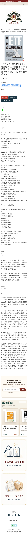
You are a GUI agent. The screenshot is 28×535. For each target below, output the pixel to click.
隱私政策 (14, 531)
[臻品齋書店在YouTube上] (16, 515)
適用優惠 (3, 82)
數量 (2, 89)
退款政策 (19, 531)
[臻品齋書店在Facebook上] (9, 515)
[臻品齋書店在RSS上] (19, 515)
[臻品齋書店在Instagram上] (12, 515)
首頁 (2, 29)
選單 (5, 4)
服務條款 (9, 531)
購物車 (24, 4)
